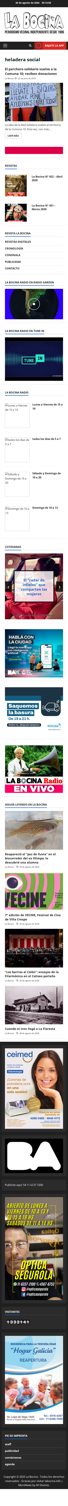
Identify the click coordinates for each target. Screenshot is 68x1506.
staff (8, 1444)
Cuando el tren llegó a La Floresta (30, 1029)
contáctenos (13, 1457)
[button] (5, 45)
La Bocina (9, 78)
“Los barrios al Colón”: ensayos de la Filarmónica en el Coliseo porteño (32, 974)
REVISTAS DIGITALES (18, 242)
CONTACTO (12, 268)
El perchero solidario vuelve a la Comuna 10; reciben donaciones (31, 71)
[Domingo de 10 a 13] (17, 518)
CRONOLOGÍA (14, 248)
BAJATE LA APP (54, 45)
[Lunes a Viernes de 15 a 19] (17, 415)
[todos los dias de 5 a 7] (17, 450)
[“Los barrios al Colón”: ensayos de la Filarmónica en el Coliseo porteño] (34, 948)
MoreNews (25, 1485)
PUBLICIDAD (13, 262)
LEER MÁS (14, 136)
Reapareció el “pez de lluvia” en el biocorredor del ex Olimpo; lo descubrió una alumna (30, 858)
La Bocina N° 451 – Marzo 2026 (44, 207)
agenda (10, 1464)
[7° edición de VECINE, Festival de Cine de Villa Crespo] (34, 891)
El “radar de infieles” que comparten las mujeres (34, 586)
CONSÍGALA (12, 255)
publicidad (12, 1451)
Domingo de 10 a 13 (45, 508)
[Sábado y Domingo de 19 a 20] (17, 484)
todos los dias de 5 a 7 (46, 439)
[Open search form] (30, 45)
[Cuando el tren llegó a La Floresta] (34, 1005)
